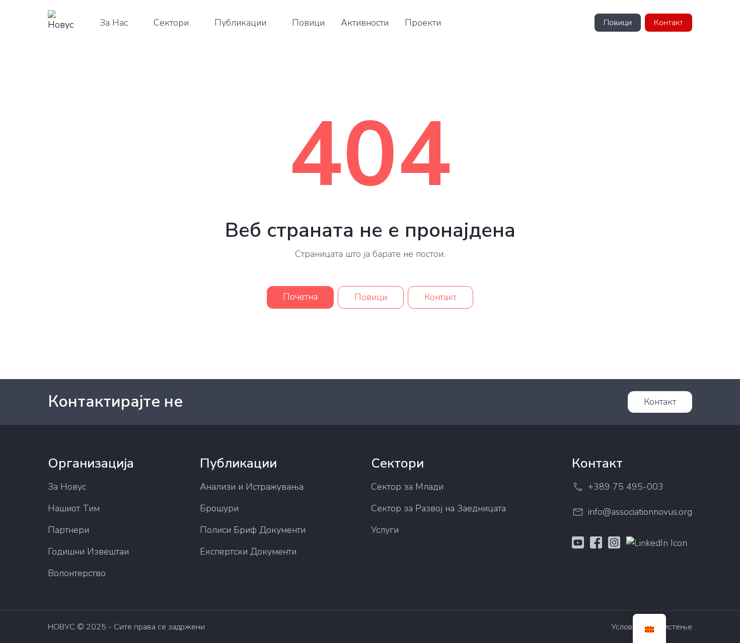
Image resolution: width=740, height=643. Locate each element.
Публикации (240, 23)
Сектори (171, 23)
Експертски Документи (248, 551)
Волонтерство (77, 573)
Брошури (219, 508)
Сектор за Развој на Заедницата (438, 508)
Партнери (68, 530)
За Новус (67, 487)
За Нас (114, 23)
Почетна (300, 297)
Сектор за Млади (407, 487)
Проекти (423, 23)
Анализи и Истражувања (252, 487)
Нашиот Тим (74, 508)
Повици (308, 23)
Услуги (385, 530)
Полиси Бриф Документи (253, 530)
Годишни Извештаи (88, 551)
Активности (365, 23)
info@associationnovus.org (640, 512)
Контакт (668, 22)
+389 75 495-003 (625, 487)
